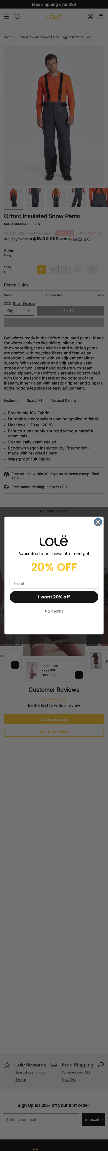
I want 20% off (54, 597)
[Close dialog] (98, 522)
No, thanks (54, 611)
